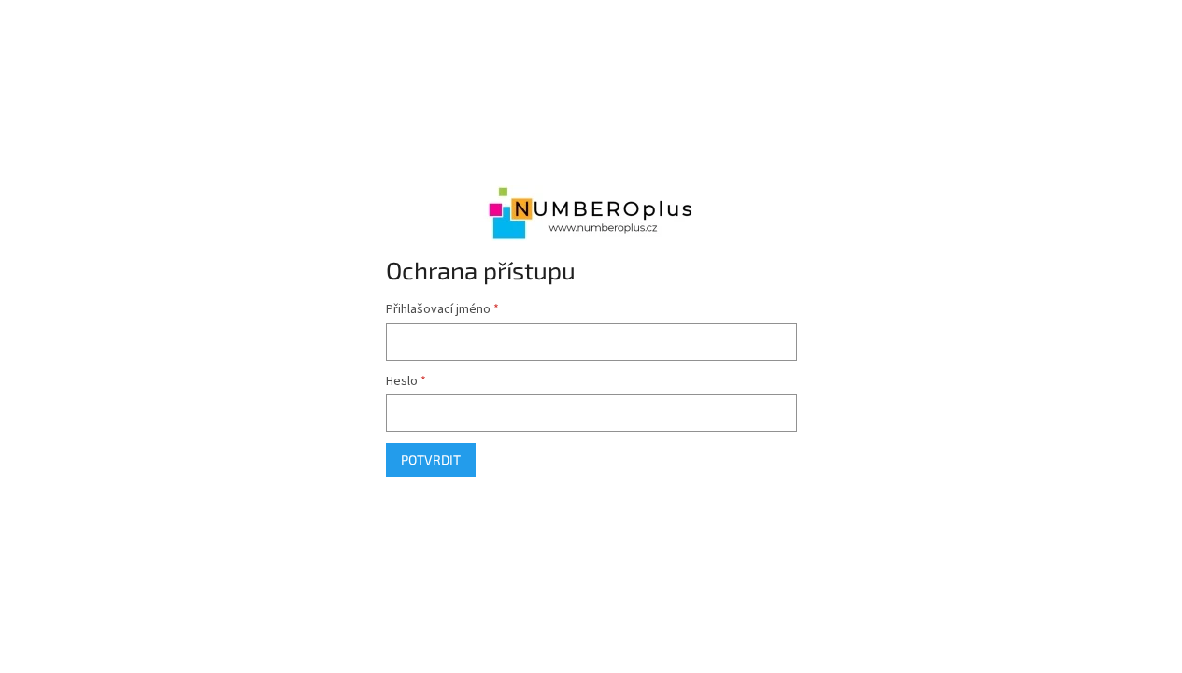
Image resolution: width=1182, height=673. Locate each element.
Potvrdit (431, 459)
